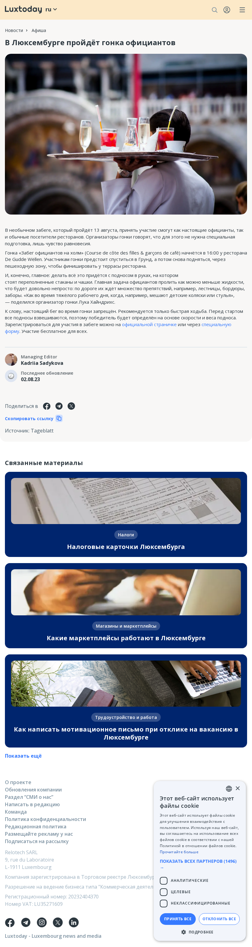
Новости (14, 30)
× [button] (237, 788)
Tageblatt (42, 430)
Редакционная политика (35, 826)
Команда (16, 811)
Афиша (39, 30)
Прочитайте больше (179, 851)
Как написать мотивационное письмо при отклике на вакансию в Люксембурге (126, 733)
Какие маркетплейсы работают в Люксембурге (126, 638)
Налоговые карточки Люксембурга (126, 547)
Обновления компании (33, 789)
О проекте (18, 782)
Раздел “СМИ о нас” (29, 797)
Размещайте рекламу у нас (39, 833)
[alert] (200, 861)
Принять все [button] (177, 918)
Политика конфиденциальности (45, 819)
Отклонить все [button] (219, 918)
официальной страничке (149, 324)
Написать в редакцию (32, 804)
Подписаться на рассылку (37, 841)
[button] (200, 864)
